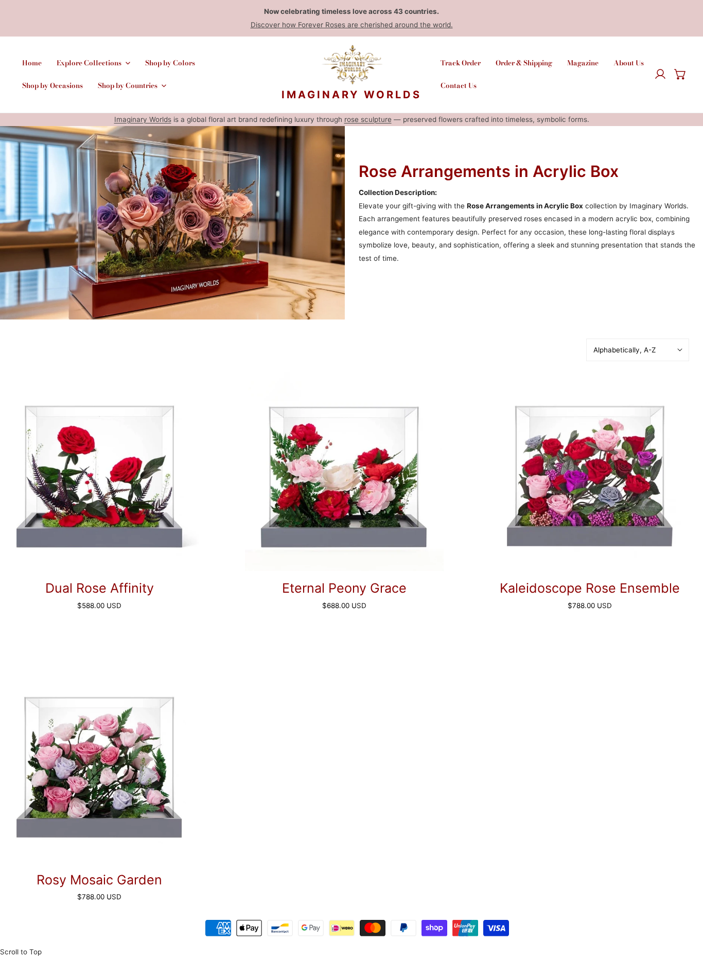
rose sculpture (368, 119)
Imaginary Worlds (142, 119)
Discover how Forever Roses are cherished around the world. (352, 25)
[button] (680, 74)
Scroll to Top (21, 952)
